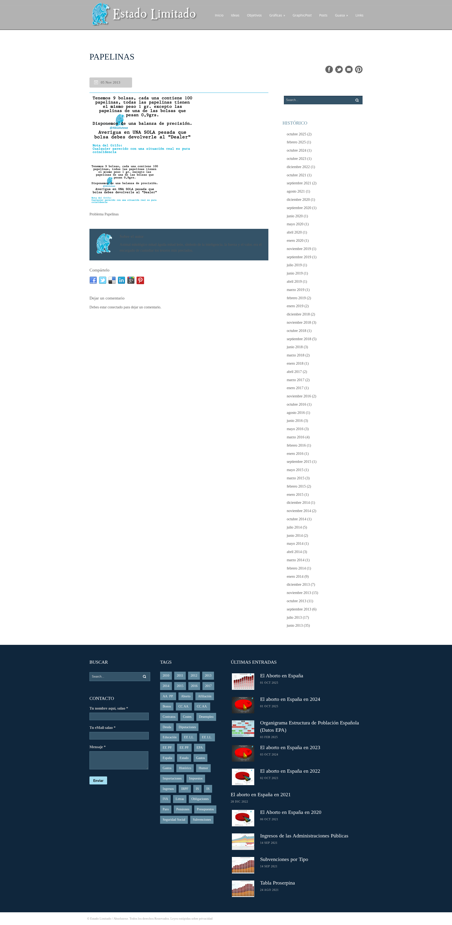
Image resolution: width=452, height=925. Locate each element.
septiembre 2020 (299, 208)
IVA (165, 799)
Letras (180, 799)
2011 (180, 675)
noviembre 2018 (299, 322)
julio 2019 (294, 265)
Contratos (169, 717)
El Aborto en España (281, 676)
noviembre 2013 (299, 593)
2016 (194, 686)
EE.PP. (167, 747)
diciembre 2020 (298, 200)
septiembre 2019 (299, 257)
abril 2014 (294, 552)
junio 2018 (295, 347)
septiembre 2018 (299, 339)
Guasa (341, 15)
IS (197, 789)
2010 (166, 675)
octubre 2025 (296, 134)
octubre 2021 (296, 175)
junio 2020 (295, 216)
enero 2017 (295, 388)
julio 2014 (294, 527)
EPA (200, 747)
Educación (170, 737)
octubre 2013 (296, 601)
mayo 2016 (295, 429)
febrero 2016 (296, 445)
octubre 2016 (296, 404)
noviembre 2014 (299, 511)
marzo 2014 (295, 560)
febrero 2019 (296, 298)
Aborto (185, 696)
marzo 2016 (295, 437)
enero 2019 (295, 306)
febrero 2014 (296, 568)
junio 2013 (295, 625)
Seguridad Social (174, 819)
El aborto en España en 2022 (290, 771)
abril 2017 (294, 372)
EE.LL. (189, 737)
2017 (208, 686)
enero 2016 (295, 454)
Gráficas (277, 15)
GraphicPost (302, 15)
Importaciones (172, 778)
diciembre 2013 (298, 584)
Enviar (98, 780)
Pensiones (182, 809)
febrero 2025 (296, 142)
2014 (166, 686)
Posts (323, 15)
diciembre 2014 (298, 503)
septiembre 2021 (299, 183)
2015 (180, 686)
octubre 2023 (296, 159)
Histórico (185, 768)
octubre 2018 (296, 331)
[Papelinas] (178, 124)
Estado (184, 758)
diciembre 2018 (298, 314)
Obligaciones (200, 799)
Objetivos (254, 15)
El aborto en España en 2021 (261, 794)
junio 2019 (295, 273)
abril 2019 (294, 281)
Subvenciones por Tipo (284, 859)
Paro (166, 809)
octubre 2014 (296, 519)
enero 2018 (295, 363)
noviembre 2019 (299, 249)
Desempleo (206, 717)
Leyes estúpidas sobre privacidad (191, 918)
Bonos (167, 706)
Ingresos (168, 789)
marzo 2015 (295, 478)
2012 (194, 675)
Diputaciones (187, 727)
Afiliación (204, 696)
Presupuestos (205, 809)
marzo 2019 (295, 290)
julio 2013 (294, 617)
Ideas (235, 15)
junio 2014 (295, 535)
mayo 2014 (295, 543)
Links (359, 15)
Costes (187, 717)
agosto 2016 (296, 413)
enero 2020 (295, 240)
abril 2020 (294, 232)
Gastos (200, 758)
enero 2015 (295, 495)
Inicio (219, 15)
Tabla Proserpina (277, 883)
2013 (208, 675)
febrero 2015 (296, 486)
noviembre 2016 (299, 396)
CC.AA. (183, 706)
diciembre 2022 (298, 167)
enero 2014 (295, 576)
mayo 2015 (295, 470)
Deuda (167, 727)
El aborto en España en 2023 (290, 747)
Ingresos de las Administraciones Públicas (304, 836)
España (167, 758)
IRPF (184, 789)
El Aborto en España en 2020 (290, 812)
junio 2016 (295, 421)
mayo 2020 (295, 224)
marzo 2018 (295, 355)
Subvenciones (202, 819)
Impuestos (195, 778)
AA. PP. (168, 696)
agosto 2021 (296, 191)
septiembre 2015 (299, 462)
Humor (203, 768)
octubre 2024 (296, 150)
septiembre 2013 (299, 609)
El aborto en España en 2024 (290, 699)
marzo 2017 (295, 380)
